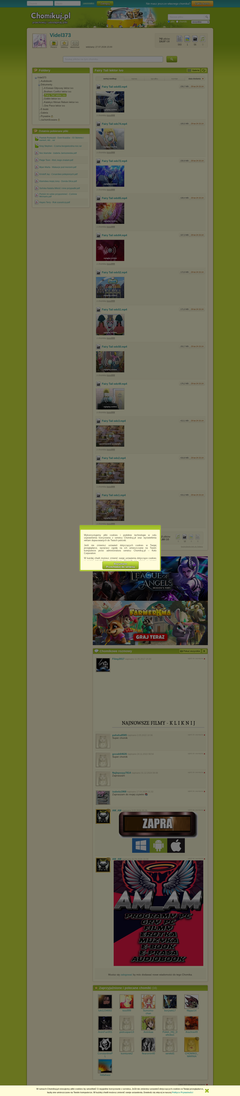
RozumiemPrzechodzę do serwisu (120, 565)
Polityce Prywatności (182, 1092)
